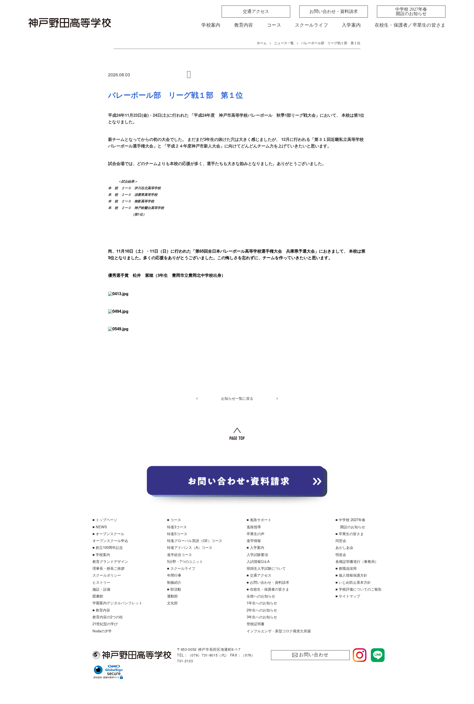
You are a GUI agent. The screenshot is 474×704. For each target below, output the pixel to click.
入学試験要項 (257, 554)
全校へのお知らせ (261, 596)
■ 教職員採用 (346, 568)
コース (274, 25)
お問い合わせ (313, 654)
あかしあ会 (344, 547)
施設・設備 (101, 589)
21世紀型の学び (105, 623)
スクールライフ (311, 25)
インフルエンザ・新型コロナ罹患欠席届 (279, 630)
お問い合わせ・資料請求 (333, 11)
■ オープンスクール (108, 533)
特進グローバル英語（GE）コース (194, 540)
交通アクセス (256, 11)
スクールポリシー (106, 575)
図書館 (97, 596)
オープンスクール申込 (110, 540)
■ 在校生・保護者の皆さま (268, 589)
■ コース (174, 519)
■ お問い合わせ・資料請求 (268, 582)
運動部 (172, 596)
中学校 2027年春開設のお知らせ (411, 11)
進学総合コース (179, 554)
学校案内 (210, 25)
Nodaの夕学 (102, 630)
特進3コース (177, 526)
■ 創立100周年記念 (107, 547)
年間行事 (174, 575)
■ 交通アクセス (259, 575)
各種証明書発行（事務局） (356, 561)
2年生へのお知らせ (262, 610)
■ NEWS (99, 526)
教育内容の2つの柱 (107, 616)
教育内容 (243, 25)
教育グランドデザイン (110, 561)
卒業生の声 (255, 533)
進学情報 (254, 540)
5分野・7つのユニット (185, 561)
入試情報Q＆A (258, 561)
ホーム (262, 42)
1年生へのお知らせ (262, 602)
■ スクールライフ (181, 568)
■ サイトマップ (347, 596)
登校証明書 (255, 623)
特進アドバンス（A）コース (189, 547)
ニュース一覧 (284, 42)
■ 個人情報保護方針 (351, 575)
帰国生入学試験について (266, 568)
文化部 (172, 602)
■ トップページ (104, 519)
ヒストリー (101, 582)
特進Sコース (177, 533)
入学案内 (351, 25)
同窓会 (340, 540)
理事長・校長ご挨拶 (108, 568)
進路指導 (254, 526)
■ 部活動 (174, 589)
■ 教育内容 (101, 610)
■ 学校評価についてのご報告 (358, 589)
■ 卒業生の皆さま (349, 533)
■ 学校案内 (101, 554)
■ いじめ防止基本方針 (353, 582)
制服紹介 (174, 582)
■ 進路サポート (259, 519)
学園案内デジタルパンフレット (117, 602)
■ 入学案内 (255, 547)
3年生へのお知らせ (262, 616)
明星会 (340, 554)
